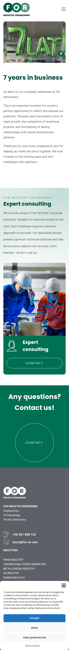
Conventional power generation (24, 564)
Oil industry (11, 573)
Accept (34, 618)
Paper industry (13, 559)
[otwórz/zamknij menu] (64, 9)
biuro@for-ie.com (25, 542)
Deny (34, 628)
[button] (63, 585)
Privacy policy (32, 645)
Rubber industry (14, 577)
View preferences (34, 637)
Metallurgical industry (19, 568)
